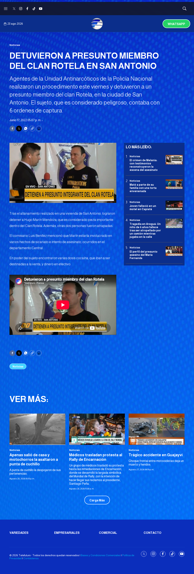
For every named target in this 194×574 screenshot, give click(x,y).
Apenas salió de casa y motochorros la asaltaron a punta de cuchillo (33, 459)
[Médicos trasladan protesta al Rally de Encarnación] (97, 429)
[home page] (97, 23)
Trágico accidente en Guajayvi (156, 455)
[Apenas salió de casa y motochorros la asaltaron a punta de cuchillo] (37, 429)
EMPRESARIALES (67, 532)
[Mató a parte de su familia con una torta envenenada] (174, 184)
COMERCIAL (108, 532)
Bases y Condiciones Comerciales (100, 555)
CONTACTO (152, 532)
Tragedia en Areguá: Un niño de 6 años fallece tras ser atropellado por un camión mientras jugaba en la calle (145, 230)
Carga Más (97, 500)
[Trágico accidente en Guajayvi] (157, 429)
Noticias (14, 45)
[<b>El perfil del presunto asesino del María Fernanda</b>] (174, 251)
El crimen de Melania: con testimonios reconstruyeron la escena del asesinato (144, 165)
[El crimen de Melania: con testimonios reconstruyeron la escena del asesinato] (174, 160)
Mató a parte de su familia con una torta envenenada (143, 188)
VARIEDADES (18, 532)
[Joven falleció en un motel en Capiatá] (174, 205)
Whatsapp (176, 24)
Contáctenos (31, 558)
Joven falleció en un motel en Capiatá (143, 207)
